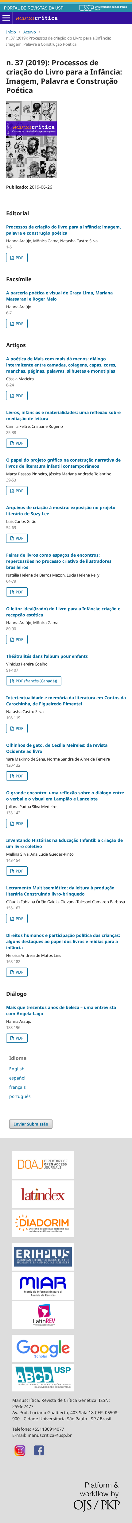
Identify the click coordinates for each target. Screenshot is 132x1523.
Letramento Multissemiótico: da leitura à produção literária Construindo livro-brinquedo (60, 891)
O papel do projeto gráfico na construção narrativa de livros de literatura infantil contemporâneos (63, 463)
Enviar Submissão (31, 1124)
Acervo (29, 32)
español (17, 1078)
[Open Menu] (6, 18)
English (17, 1069)
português (20, 1096)
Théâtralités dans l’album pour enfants (47, 656)
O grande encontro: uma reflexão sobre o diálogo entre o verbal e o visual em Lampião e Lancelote (65, 796)
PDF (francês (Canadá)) (36, 681)
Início (11, 32)
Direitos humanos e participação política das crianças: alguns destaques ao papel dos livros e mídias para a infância (63, 941)
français (17, 1087)
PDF (19, 257)
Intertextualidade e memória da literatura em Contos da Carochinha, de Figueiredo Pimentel (66, 701)
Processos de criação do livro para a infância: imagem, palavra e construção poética (63, 230)
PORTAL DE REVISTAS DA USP (34, 8)
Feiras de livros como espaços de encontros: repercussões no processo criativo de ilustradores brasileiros (58, 561)
